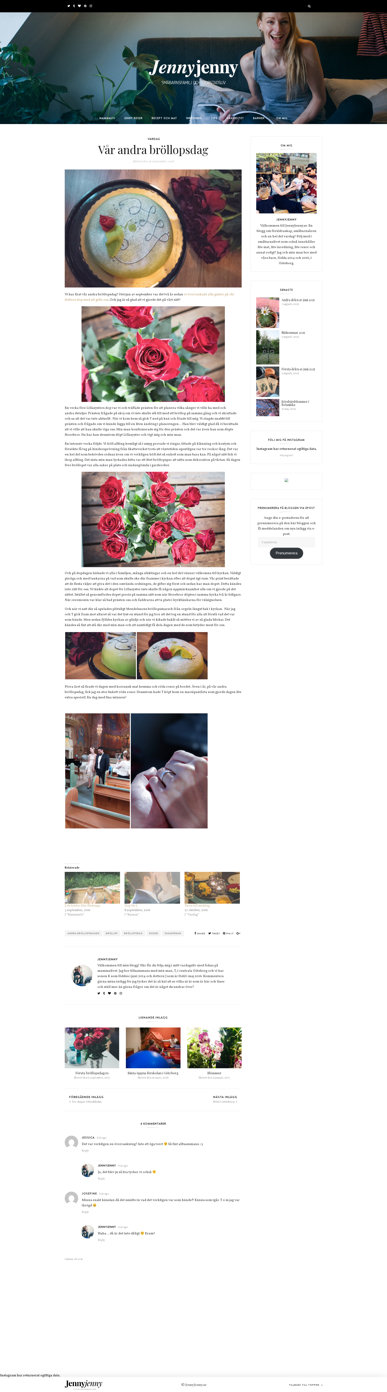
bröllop (112, 933)
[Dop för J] (152, 887)
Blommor (214, 1073)
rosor (153, 933)
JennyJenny (107, 959)
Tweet (215, 933)
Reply (85, 1151)
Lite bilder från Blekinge (83, 906)
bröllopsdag (133, 933)
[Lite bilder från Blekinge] (92, 887)
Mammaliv (107, 118)
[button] (100, 656)
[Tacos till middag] (212, 887)
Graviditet (235, 118)
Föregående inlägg (86, 1099)
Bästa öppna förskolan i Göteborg (153, 1073)
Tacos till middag (197, 906)
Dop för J (131, 906)
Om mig (282, 118)
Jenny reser (133, 118)
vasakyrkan (173, 933)
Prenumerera (286, 553)
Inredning (194, 118)
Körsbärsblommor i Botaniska (295, 403)
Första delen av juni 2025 (298, 369)
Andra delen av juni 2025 (298, 300)
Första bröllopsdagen (91, 1073)
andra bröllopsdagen (83, 933)
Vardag (154, 139)
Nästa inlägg (225, 1099)
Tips (214, 118)
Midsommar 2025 (293, 332)
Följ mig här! (286, 455)
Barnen (258, 118)
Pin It (230, 933)
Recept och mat (164, 118)
